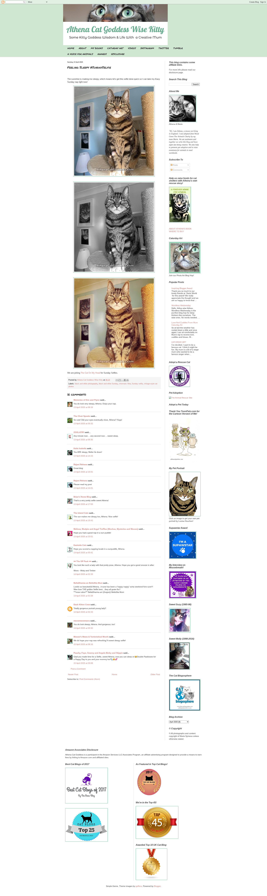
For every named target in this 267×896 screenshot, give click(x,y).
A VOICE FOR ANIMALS (80, 54)
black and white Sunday (108, 384)
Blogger (157, 886)
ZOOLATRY (79, 432)
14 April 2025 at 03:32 (83, 628)
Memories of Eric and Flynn (87, 400)
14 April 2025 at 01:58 (83, 596)
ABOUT (82, 48)
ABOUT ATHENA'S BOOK (180, 229)
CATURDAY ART (115, 48)
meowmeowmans (82, 621)
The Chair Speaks (82, 416)
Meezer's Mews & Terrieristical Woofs (91, 637)
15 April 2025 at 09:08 (83, 663)
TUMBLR (178, 48)
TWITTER (164, 48)
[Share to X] (122, 380)
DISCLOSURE (117, 54)
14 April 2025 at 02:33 (83, 612)
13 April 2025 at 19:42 (83, 520)
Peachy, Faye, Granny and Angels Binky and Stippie (98, 653)
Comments (177, 170)
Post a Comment (78, 669)
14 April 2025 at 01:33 (83, 574)
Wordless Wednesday (181, 305)
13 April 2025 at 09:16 (83, 407)
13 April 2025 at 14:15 (83, 456)
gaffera (139, 886)
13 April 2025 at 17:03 (83, 504)
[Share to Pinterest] (127, 380)
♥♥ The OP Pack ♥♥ (82, 561)
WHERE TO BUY (176, 231)
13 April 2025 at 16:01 (83, 472)
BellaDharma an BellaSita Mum (88, 583)
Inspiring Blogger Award (181, 288)
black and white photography (86, 384)
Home (114, 674)
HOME (70, 48)
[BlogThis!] (119, 380)
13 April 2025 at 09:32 (83, 423)
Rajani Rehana (80, 464)
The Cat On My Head (90, 373)
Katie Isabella (80, 448)
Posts (175, 165)
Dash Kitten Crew (82, 604)
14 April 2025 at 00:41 (83, 552)
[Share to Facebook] (124, 380)
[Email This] (117, 380)
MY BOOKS (97, 48)
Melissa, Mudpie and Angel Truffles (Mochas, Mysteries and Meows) (106, 529)
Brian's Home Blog (82, 497)
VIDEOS (132, 48)
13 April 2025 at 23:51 (83, 536)
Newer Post (73, 674)
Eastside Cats (80, 545)
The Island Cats (81, 513)
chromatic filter (125, 384)
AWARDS (102, 54)
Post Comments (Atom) (89, 679)
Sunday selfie (137, 384)
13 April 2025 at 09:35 (83, 440)
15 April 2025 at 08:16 (83, 644)
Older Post (155, 674)
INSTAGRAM (147, 48)
